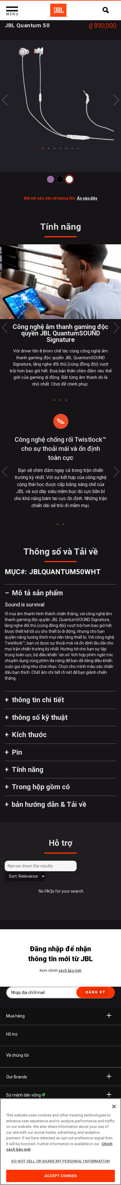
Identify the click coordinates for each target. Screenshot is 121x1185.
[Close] (113, 1106)
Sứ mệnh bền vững (24, 1095)
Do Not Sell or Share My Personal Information (60, 1161)
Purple (50, 179)
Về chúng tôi (17, 1055)
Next (116, 100)
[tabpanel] (60, 93)
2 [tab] (60, 400)
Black (59, 179)
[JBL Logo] (59, 10)
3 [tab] (66, 400)
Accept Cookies (60, 1176)
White (69, 179)
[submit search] (71, 866)
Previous (4, 100)
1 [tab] (55, 400)
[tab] (43, 148)
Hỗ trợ (11, 1034)
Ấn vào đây (87, 198)
